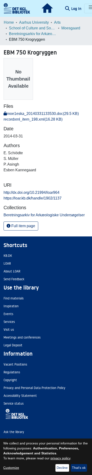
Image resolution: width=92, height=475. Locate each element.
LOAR (7, 263)
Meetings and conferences (22, 337)
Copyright (10, 380)
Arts (57, 22)
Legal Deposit (13, 345)
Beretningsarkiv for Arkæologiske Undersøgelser (32, 34)
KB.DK (8, 255)
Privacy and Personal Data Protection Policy (34, 388)
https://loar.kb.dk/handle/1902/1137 (33, 198)
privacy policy (60, 458)
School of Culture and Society (32, 28)
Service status (14, 403)
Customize (11, 468)
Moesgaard (70, 28)
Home (9, 22)
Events (8, 314)
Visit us (9, 329)
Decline (62, 468)
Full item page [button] (22, 226)
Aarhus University (34, 22)
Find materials (14, 298)
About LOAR (12, 271)
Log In (76, 8)
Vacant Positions (15, 364)
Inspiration (11, 306)
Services (9, 322)
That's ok (79, 468)
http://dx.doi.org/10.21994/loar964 (31, 192)
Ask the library (14, 432)
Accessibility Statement (20, 396)
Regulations (12, 372)
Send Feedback (14, 279)
